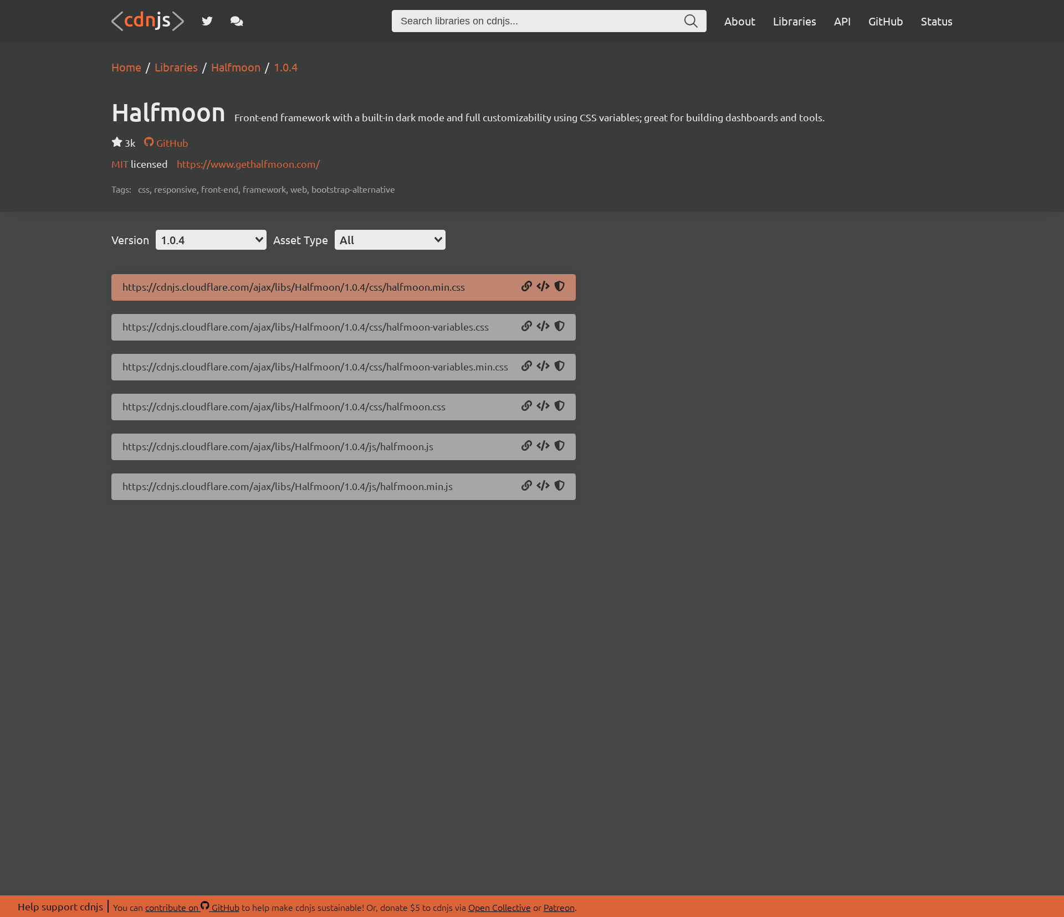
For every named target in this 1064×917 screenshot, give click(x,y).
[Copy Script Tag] (543, 446)
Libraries (794, 21)
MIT (121, 163)
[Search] (691, 21)
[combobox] (211, 240)
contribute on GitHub (192, 907)
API (842, 21)
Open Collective (499, 907)
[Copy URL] (526, 287)
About (739, 21)
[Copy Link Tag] (543, 287)
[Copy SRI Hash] (559, 287)
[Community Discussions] (237, 21)
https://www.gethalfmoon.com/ (248, 163)
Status (937, 21)
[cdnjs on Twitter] (207, 21)
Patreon (559, 907)
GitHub (885, 21)
